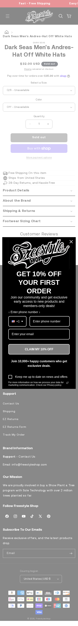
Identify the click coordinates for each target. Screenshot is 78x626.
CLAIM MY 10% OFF (39, 349)
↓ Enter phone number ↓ (24, 312)
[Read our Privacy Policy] (67, 382)
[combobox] (17, 321)
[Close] (71, 241)
